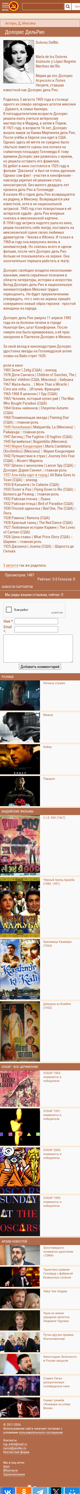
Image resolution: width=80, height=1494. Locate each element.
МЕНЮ (5, 9)
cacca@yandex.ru (14, 1448)
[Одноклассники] (23, 1490)
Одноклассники (14, 1474)
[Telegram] (40, 1490)
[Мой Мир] (72, 1490)
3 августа (10, 565)
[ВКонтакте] (7, 1490)
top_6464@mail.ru (15, 1444)
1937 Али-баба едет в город (25, 475)
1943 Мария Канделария (22, 446)
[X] (56, 1490)
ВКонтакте (10, 1470)
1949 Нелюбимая (17, 427)
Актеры (10, 23)
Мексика (29, 23)
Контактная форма (16, 1452)
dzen (6, 1466)
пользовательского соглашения (41, 1432)
